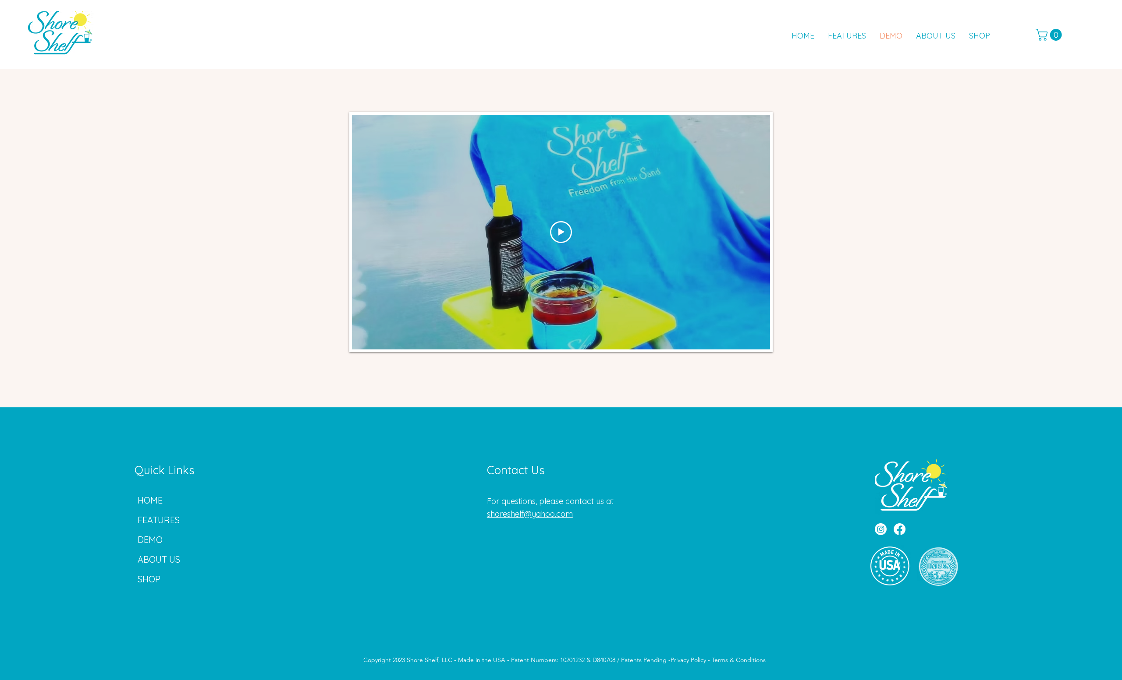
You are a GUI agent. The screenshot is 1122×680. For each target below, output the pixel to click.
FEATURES (159, 519)
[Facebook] (899, 529)
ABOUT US (159, 559)
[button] (1050, 35)
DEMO (150, 539)
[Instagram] (881, 529)
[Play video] (561, 232)
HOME (150, 500)
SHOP (149, 579)
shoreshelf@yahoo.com (530, 514)
